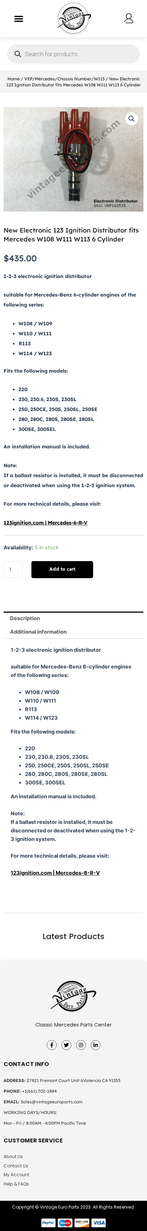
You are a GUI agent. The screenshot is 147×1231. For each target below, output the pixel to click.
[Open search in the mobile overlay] (73, 54)
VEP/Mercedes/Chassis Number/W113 (64, 78)
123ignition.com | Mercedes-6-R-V (45, 522)
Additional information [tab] (38, 632)
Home (13, 78)
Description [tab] (25, 618)
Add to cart (62, 569)
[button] (18, 18)
